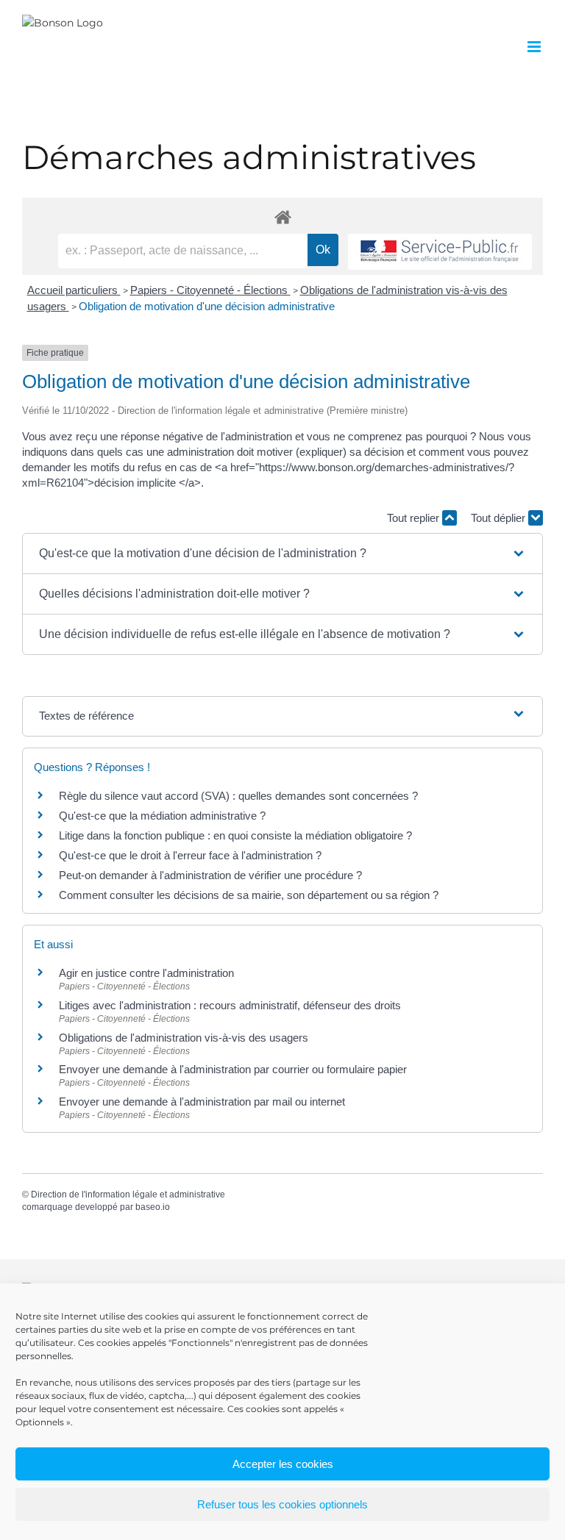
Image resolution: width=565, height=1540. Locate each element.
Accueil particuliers (74, 290)
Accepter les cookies (282, 1464)
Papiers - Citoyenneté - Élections (210, 290)
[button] (282, 553)
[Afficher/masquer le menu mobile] (535, 46)
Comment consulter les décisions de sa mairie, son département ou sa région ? (248, 895)
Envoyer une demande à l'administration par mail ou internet (202, 1101)
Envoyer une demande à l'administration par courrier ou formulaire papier (233, 1069)
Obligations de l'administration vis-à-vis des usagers (183, 1037)
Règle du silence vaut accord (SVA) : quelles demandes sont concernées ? (238, 795)
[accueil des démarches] (282, 216)
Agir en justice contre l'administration (146, 973)
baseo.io (152, 1207)
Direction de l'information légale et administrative (128, 1194)
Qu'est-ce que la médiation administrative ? (162, 815)
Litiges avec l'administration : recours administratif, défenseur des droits (230, 1005)
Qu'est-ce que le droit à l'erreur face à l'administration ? (190, 855)
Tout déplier (499, 518)
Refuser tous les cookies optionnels (282, 1504)
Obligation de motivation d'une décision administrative (207, 306)
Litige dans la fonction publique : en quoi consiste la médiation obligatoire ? (235, 835)
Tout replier (414, 518)
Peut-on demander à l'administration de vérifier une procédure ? (210, 875)
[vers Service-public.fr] (440, 252)
